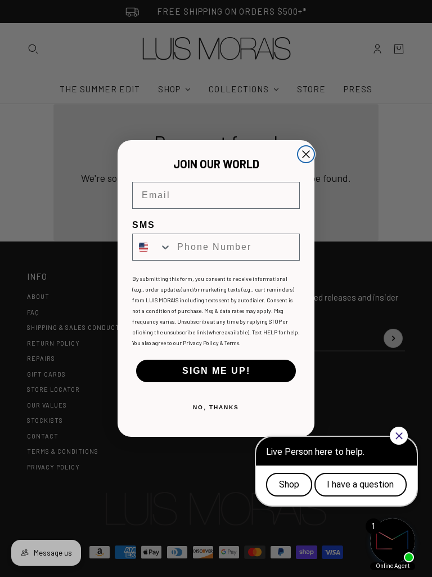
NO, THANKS (216, 407)
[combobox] (152, 247)
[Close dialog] (306, 154)
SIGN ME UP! (216, 370)
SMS (143, 225)
